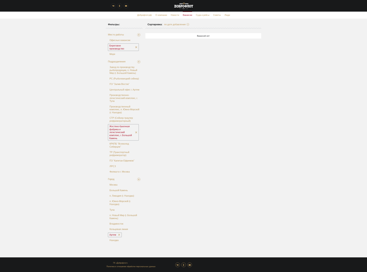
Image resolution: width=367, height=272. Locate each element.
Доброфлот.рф (144, 15)
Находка (114, 240)
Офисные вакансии (120, 40)
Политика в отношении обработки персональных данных (131, 266)
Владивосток (116, 224)
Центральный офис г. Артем (124, 89)
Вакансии (187, 15)
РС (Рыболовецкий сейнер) (124, 78)
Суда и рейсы (202, 15)
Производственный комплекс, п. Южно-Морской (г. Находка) (124, 109)
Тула (112, 210)
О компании (161, 15)
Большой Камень (119, 190)
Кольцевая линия (119, 229)
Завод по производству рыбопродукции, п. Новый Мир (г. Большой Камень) (123, 70)
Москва (113, 185)
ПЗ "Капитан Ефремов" (122, 160)
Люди (227, 15)
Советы (217, 15)
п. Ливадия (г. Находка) (122, 196)
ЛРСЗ (113, 166)
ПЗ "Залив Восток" (119, 84)
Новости (175, 15)
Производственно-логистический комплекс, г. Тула (124, 98)
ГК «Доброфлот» (120, 263)
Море (112, 54)
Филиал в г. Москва (120, 171)
